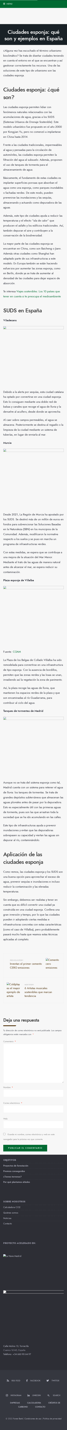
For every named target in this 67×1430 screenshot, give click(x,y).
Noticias (7, 1218)
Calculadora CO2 (11, 1207)
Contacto (7, 1223)
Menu (9, 3)
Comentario (9, 1041)
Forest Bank (18, 1418)
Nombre (8, 1087)
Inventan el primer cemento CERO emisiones (26, 964)
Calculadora (34, 1403)
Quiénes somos (10, 1212)
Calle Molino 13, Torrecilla (16, 1346)
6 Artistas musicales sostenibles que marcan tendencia (38, 991)
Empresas (15, 1403)
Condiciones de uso (33, 1418)
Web (5, 1118)
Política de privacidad (52, 1418)
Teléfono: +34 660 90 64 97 (17, 1354)
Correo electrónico (12, 1103)
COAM (17, 652)
